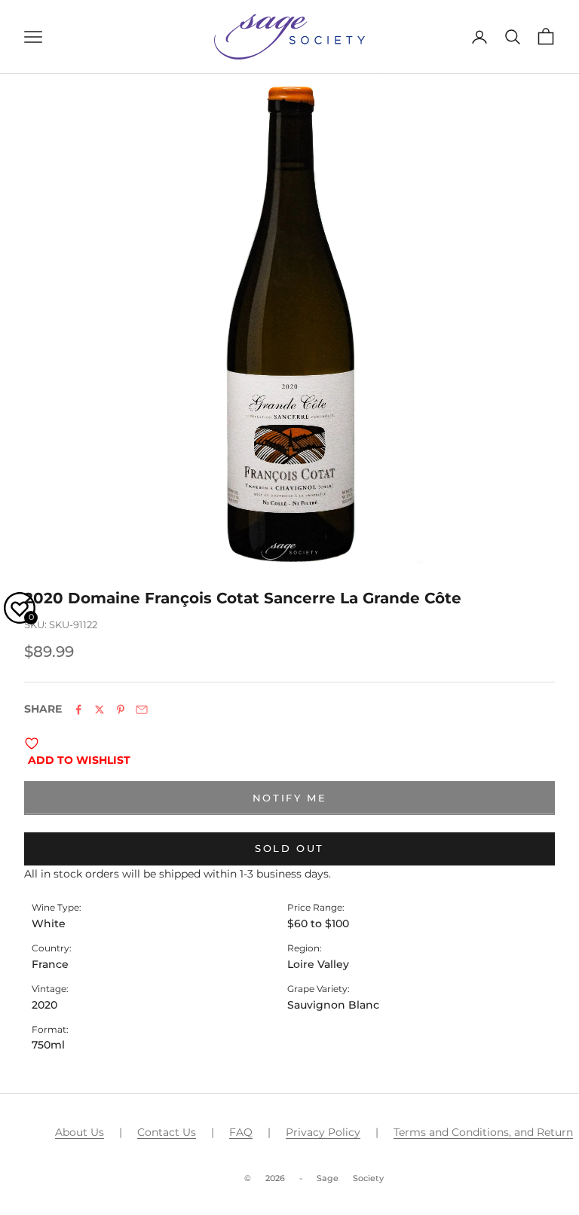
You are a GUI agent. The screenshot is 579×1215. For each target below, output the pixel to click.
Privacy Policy (323, 1132)
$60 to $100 (318, 923)
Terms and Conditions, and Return (483, 1132)
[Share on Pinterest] (121, 710)
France (50, 964)
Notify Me (289, 798)
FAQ (241, 1132)
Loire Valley (318, 964)
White (49, 923)
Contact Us (166, 1132)
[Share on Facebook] (78, 710)
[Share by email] (142, 710)
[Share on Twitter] (99, 710)
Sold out (289, 848)
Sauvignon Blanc (333, 1005)
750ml (48, 1045)
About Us (79, 1132)
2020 (44, 1005)
